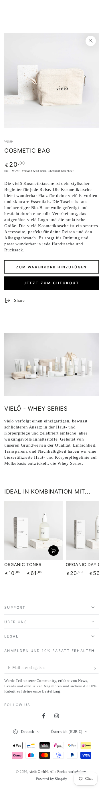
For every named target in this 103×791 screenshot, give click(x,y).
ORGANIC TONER (23, 564)
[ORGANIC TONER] (33, 530)
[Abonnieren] (95, 668)
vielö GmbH (38, 772)
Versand (27, 170)
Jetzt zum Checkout (51, 283)
